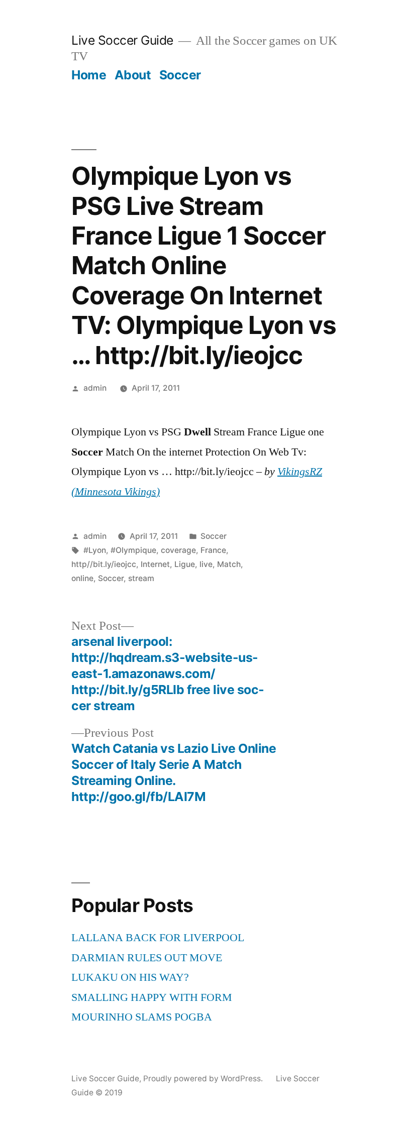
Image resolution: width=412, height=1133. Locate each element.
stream (141, 578)
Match (229, 564)
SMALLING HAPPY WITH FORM (151, 997)
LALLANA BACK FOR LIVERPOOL (157, 938)
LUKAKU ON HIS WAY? (130, 977)
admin (95, 388)
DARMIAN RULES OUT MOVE (146, 958)
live (206, 564)
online (82, 578)
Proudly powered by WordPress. (204, 1078)
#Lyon (94, 550)
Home (88, 74)
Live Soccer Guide (122, 40)
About (133, 74)
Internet (155, 564)
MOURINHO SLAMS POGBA (141, 1017)
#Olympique (133, 550)
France (213, 550)
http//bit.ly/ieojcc (103, 564)
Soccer (180, 74)
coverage (178, 550)
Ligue (184, 564)
